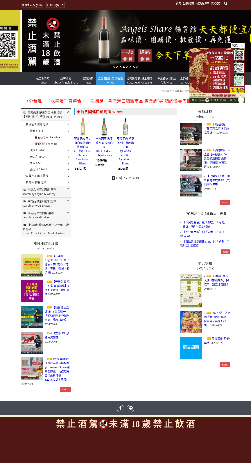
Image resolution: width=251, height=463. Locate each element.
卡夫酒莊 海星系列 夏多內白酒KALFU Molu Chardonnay (104, 147)
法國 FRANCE (38, 150)
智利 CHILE (37, 131)
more (225, 251)
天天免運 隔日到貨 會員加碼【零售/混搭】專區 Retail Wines (42, 114)
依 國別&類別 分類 (36, 124)
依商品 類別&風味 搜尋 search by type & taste (39, 203)
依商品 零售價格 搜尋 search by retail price (38, 215)
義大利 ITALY (38, 156)
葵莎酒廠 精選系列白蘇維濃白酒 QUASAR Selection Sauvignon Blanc (125, 151)
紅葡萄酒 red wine (46, 144)
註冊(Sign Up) (55, 5)
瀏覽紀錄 (215, 3)
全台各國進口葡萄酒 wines (184, 91)
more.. (65, 389)
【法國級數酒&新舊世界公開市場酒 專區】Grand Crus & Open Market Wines (45, 229)
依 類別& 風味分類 (36, 176)
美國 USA (36, 163)
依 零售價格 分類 (35, 182)
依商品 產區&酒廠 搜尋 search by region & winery (39, 192)
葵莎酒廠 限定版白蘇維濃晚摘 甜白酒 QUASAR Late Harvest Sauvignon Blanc (82, 151)
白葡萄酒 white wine (47, 137)
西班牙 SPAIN (38, 169)
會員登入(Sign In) (31, 5)
